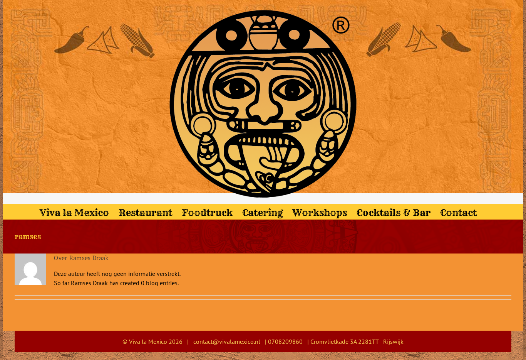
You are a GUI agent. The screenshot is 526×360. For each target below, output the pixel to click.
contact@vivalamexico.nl (226, 341)
